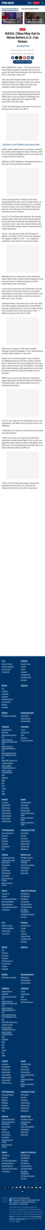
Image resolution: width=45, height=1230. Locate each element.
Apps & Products (28, 890)
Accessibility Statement (28, 1202)
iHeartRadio (22, 1191)
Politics (24, 661)
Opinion (24, 685)
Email (32, 57)
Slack (28, 1187)
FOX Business (8, 830)
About (4, 890)
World (4, 685)
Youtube (16, 1187)
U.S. (3, 661)
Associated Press (23, 46)
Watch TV (36, 3)
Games (5, 854)
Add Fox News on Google (23, 62)
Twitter (16, 57)
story (22, 29)
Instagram (12, 1187)
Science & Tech (28, 830)
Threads (20, 57)
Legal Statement (20, 1219)
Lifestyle (25, 727)
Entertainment (27, 713)
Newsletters (36, 1187)
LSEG (17, 1221)
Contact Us (16, 1202)
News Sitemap (13, 1204)
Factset (11, 1216)
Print (28, 57)
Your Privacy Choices (19, 1200)
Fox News (7, 3)
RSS (32, 1187)
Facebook (12, 57)
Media (4, 713)
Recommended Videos (10, 9)
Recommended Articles (30, 9)
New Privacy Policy (24, 1198)
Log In (29, 3)
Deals (23, 799)
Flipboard (24, 57)
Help (10, 1202)
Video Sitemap (23, 1204)
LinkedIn (24, 1187)
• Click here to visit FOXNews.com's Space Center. (21, 144)
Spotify (40, 1187)
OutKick (5, 727)
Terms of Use (13, 1198)
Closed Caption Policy (33, 1200)
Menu (42, 3)
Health (5, 799)
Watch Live (26, 854)
